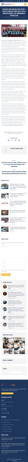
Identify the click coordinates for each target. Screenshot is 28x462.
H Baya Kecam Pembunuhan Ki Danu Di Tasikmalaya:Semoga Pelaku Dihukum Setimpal (18, 195)
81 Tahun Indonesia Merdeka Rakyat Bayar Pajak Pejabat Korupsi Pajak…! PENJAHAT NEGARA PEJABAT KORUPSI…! (18, 203)
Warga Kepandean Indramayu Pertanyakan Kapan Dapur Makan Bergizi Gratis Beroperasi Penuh (15, 302)
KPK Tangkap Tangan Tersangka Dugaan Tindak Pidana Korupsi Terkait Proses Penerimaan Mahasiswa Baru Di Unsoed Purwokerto (16, 294)
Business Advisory (6, 422)
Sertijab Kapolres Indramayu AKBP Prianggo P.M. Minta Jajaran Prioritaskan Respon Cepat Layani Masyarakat (17, 220)
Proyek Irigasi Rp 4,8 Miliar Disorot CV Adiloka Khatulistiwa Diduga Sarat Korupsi (18, 228)
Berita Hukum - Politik (7, 25)
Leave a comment (17, 133)
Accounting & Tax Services (8, 424)
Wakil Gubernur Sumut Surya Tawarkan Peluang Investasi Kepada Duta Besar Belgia (16, 287)
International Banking (7, 429)
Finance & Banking (7, 426)
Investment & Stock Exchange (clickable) (11, 419)
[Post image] (4, 186)
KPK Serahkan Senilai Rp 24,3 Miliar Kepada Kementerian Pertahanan (17, 211)
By (20, 132)
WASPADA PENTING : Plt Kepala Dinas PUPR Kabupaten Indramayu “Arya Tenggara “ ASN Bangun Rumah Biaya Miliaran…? (18, 186)
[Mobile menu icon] (25, 4)
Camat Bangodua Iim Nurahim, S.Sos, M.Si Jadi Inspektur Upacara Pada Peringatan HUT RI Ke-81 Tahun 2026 (16, 325)
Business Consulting (7, 431)
